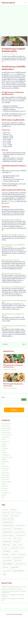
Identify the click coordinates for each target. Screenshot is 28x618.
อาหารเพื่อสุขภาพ (5, 455)
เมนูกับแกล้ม (4, 459)
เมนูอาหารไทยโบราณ (6, 492)
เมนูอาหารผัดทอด (5, 472)
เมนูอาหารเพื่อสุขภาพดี (20, 563)
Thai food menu (18, 528)
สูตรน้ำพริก (4, 446)
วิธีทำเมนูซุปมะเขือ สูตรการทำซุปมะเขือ (11, 260)
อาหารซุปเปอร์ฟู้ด (13, 548)
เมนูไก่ (3, 497)
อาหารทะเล (22, 548)
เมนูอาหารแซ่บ (5, 567)
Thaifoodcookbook (8, 3)
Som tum (18, 512)
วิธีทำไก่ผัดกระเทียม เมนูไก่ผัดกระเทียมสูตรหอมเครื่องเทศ (14, 586)
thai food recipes (7, 532)
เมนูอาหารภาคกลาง (6, 477)
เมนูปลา (3, 463)
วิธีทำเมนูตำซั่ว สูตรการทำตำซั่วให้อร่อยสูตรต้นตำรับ (13, 287)
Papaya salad (6, 512)
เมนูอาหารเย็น (4, 488)
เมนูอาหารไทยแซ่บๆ (6, 571)
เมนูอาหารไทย (14, 567)
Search (3, 397)
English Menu (14, 410)
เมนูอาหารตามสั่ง (5, 468)
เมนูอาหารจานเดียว (6, 557)
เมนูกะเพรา (16, 551)
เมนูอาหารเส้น (4, 490)
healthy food (13, 509)
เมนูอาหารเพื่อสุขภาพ (8, 563)
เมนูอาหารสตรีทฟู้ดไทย (6, 481)
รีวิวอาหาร (4, 439)
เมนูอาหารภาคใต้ (5, 479)
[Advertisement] (14, 20)
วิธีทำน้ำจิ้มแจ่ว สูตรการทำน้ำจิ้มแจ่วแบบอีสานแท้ (13, 234)
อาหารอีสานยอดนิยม (12, 201)
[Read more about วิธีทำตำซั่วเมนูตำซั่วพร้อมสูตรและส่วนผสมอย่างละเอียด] (14, 377)
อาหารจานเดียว (5, 448)
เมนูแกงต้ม (4, 495)
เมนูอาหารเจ (4, 483)
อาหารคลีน (5, 548)
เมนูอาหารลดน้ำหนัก (7, 560)
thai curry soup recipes (8, 519)
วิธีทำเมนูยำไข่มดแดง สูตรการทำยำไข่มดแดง (11, 219)
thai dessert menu (8, 522)
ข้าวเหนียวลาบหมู (13, 74)
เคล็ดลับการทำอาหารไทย (7, 457)
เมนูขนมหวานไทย (5, 461)
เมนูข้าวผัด (13, 554)
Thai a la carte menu (6, 423)
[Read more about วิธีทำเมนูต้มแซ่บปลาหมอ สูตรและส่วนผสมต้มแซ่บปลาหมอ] (14, 358)
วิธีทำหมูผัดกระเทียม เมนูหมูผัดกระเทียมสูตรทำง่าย (12, 589)
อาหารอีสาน (5, 369)
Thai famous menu (20, 525)
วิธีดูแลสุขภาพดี (17, 541)
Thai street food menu (7, 435)
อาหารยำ (3, 450)
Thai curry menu (14, 515)
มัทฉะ (20, 538)
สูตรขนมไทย (4, 444)
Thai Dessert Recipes (6, 428)
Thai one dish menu (6, 432)
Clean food (5, 509)
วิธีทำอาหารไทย (6, 545)
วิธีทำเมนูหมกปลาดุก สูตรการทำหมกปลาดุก (11, 273)
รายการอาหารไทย (7, 541)
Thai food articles (6, 430)
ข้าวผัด (15, 538)
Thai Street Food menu (20, 532)
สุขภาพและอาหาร (5, 441)
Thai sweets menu (20, 535)
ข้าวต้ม (9, 538)
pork (13, 512)
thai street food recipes (8, 535)
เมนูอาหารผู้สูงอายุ (5, 475)
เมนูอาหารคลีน (5, 466)
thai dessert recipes (8, 525)
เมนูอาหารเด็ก (4, 486)
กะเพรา (4, 538)
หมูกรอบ (20, 544)
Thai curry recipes (6, 426)
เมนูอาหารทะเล (5, 470)
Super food (5, 515)
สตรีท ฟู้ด (14, 544)
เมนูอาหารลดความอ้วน (18, 557)
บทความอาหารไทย (5, 437)
